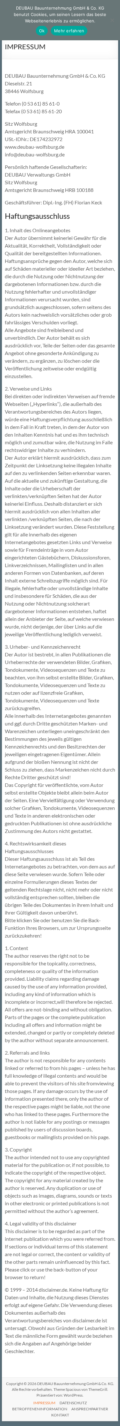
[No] (112, 20)
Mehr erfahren (69, 30)
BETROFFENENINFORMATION (39, 1408)
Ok (42, 30)
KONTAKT (60, 1415)
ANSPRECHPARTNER (89, 1408)
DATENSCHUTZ (73, 1402)
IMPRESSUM (44, 1402)
